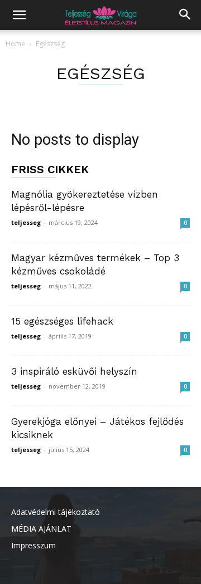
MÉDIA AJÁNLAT (41, 528)
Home (15, 43)
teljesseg (26, 222)
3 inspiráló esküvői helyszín (74, 371)
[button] (19, 15)
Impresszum (33, 545)
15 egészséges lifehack (62, 321)
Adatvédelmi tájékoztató (55, 512)
